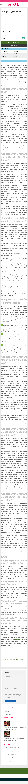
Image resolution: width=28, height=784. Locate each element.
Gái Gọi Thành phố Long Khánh (12, 751)
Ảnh (13, 38)
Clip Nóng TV (8, 714)
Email (16, 688)
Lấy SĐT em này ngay (14, 42)
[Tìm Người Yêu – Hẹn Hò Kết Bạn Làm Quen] (14, 5)
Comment (8, 676)
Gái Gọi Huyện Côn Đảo (11, 754)
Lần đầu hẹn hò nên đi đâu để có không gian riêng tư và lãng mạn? (14, 739)
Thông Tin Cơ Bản (7, 31)
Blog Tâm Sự (8, 711)
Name (7, 688)
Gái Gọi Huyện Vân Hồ (10, 761)
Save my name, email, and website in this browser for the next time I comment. (13, 696)
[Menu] (1, 5)
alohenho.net (19, 639)
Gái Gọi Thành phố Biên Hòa (12, 747)
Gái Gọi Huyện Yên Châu (11, 757)
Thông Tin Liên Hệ (7, 35)
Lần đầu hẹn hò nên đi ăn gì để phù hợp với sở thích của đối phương (15, 728)
